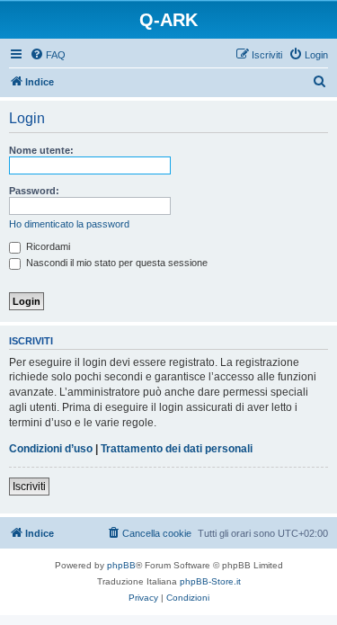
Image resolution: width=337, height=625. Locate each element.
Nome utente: (41, 150)
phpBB (121, 565)
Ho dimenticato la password (69, 224)
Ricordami (46, 246)
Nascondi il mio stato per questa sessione (115, 262)
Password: (34, 190)
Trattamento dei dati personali (177, 448)
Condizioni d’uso (51, 448)
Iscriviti (29, 486)
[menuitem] (48, 55)
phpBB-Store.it (210, 581)
